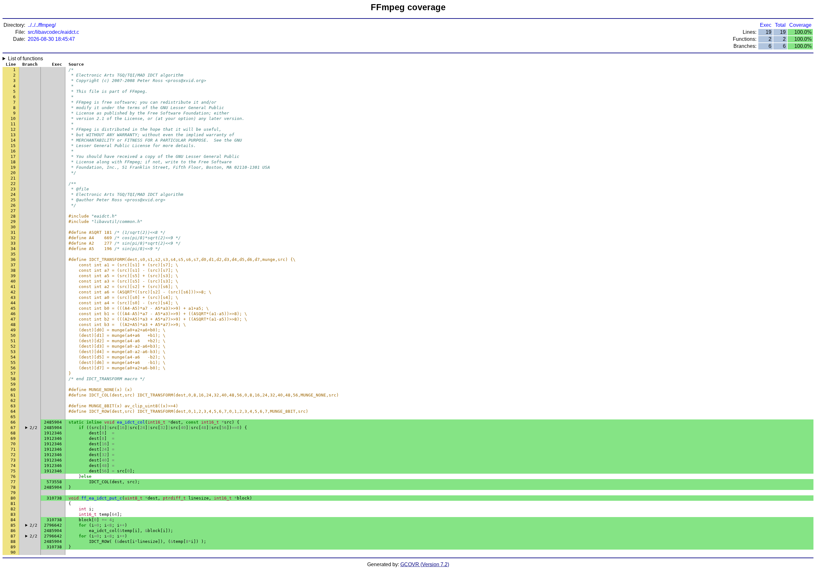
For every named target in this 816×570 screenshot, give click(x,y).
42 (13, 292)
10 (13, 118)
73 (13, 460)
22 (13, 183)
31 (13, 232)
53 (13, 351)
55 (13, 362)
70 (13, 443)
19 (13, 167)
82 (13, 509)
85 (13, 525)
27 (13, 210)
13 (13, 134)
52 (13, 346)
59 (13, 384)
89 (13, 546)
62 (13, 400)
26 (13, 205)
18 (13, 161)
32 (13, 237)
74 (13, 465)
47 (13, 319)
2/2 (33, 427)
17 (13, 156)
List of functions (25, 58)
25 (13, 199)
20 (13, 172)
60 (13, 389)
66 (13, 422)
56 (13, 368)
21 (13, 178)
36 (13, 259)
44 (13, 302)
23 (13, 189)
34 (13, 248)
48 (13, 324)
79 (13, 492)
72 (13, 454)
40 (13, 281)
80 (13, 498)
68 (13, 433)
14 (13, 140)
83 (13, 514)
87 (13, 536)
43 (13, 297)
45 (13, 308)
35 (13, 254)
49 (13, 330)
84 (13, 519)
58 (13, 378)
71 (13, 449)
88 (13, 541)
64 (13, 411)
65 (13, 416)
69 (13, 438)
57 (13, 373)
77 (13, 481)
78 (13, 487)
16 (13, 151)
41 (13, 286)
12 (13, 129)
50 (13, 335)
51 (13, 340)
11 (13, 124)
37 (13, 265)
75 (13, 471)
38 (13, 270)
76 (13, 476)
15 (13, 145)
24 (13, 194)
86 (13, 530)
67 (13, 427)
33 (13, 243)
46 (13, 313)
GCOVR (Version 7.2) (424, 564)
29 (13, 221)
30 (13, 227)
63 (13, 405)
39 (13, 275)
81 (13, 503)
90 (13, 552)
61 (13, 395)
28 (13, 216)
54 (13, 357)
